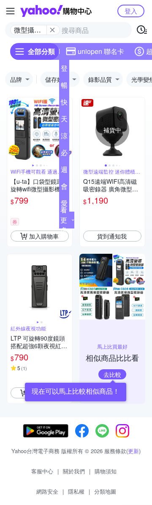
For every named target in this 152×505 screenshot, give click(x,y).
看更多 (63, 220)
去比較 (112, 374)
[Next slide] (139, 129)
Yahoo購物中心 (56, 11)
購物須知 (106, 471)
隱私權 (76, 491)
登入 (131, 10)
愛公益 (64, 205)
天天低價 (64, 120)
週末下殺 (64, 171)
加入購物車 (44, 236)
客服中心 (42, 471)
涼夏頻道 (64, 137)
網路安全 (47, 491)
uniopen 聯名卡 (101, 51)
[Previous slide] (12, 129)
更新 (133, 451)
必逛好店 (64, 154)
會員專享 (64, 188)
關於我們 (74, 471)
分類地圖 (105, 491)
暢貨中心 (64, 87)
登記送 (64, 70)
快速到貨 (64, 103)
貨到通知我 (112, 236)
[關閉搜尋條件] (52, 30)
